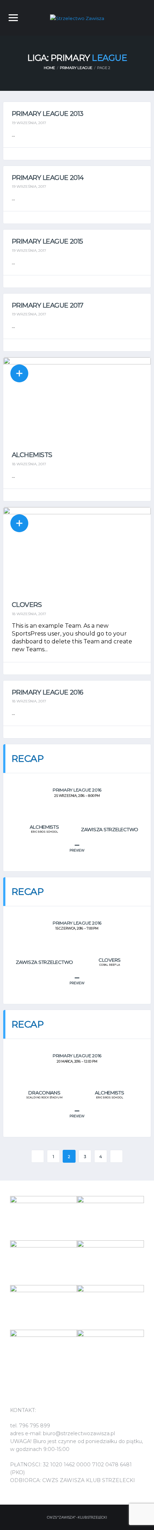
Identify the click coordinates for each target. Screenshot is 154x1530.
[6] (43, 1262)
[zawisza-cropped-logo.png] (77, 17)
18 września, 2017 (29, 464)
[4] (110, 1262)
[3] (110, 1307)
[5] (110, 1218)
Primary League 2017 (47, 305)
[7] (43, 1352)
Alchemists (32, 455)
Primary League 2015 (47, 241)
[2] (43, 1218)
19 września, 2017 (29, 123)
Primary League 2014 (48, 178)
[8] (110, 1352)
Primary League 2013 (47, 114)
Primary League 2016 (47, 692)
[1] (43, 1307)
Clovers (27, 605)
